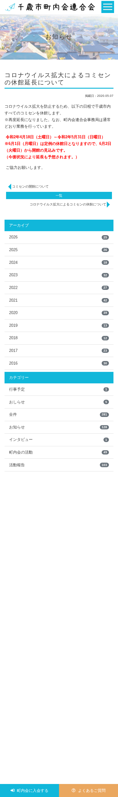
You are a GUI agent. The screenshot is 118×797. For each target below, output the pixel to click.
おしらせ (58, 402)
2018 (58, 338)
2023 (58, 275)
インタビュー (58, 439)
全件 (58, 414)
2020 (58, 312)
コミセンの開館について (30, 186)
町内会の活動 (58, 452)
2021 (58, 300)
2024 (58, 262)
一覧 (59, 195)
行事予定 (58, 389)
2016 (58, 363)
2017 (58, 350)
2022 (58, 287)
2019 (58, 325)
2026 (58, 237)
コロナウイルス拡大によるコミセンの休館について (68, 204)
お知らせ (58, 427)
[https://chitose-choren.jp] (50, 6)
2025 (58, 250)
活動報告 (58, 465)
